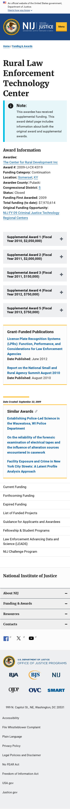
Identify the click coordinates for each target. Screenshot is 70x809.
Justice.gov (9, 792)
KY (36, 177)
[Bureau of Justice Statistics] (35, 680)
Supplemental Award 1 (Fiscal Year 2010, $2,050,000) (29, 239)
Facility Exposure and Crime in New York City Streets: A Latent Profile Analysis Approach (33, 466)
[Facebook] (7, 639)
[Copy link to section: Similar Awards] (35, 411)
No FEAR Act (10, 764)
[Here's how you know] (35, 7)
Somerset (25, 177)
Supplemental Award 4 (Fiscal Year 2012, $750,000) (29, 292)
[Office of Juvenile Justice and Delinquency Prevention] (14, 693)
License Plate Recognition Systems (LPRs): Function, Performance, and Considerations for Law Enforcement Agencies (34, 346)
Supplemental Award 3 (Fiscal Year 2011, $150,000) (29, 274)
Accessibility (10, 718)
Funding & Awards (22, 46)
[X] (20, 639)
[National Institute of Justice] (56, 678)
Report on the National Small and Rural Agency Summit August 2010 (33, 370)
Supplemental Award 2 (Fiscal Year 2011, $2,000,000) (29, 257)
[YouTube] (32, 639)
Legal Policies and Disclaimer (21, 755)
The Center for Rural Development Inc (30, 162)
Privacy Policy (11, 746)
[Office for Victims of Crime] (35, 693)
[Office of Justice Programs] (11, 27)
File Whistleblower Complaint (21, 727)
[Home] (38, 26)
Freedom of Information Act (20, 774)
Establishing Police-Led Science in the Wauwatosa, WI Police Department (33, 423)
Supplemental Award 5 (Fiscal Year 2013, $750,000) (29, 310)
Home (6, 46)
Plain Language (12, 736)
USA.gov (7, 783)
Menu (61, 26)
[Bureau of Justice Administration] (13, 678)
